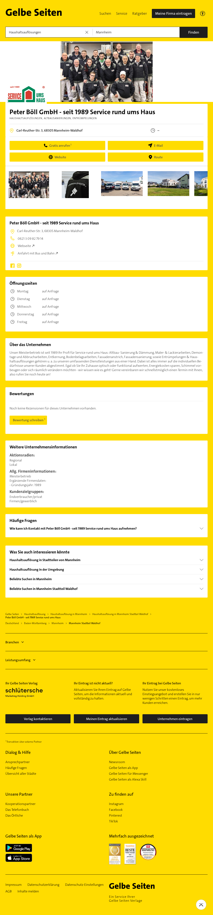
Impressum (13, 885)
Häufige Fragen (16, 768)
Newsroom (117, 762)
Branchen (12, 642)
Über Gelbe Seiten (125, 752)
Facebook (116, 810)
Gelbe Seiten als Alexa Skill (127, 779)
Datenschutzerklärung (43, 885)
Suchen (105, 13)
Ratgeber (139, 13)
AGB (8, 891)
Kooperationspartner (20, 804)
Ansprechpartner (17, 762)
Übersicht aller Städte (20, 774)
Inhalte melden (28, 891)
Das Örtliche (14, 815)
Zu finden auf (121, 794)
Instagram (116, 804)
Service (121, 13)
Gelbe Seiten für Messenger (128, 774)
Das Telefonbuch (17, 810)
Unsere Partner (18, 794)
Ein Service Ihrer (125, 899)
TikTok (113, 821)
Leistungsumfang (18, 660)
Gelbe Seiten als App (123, 768)
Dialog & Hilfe (18, 752)
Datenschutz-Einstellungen (84, 885)
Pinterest (115, 815)
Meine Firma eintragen (173, 13)
